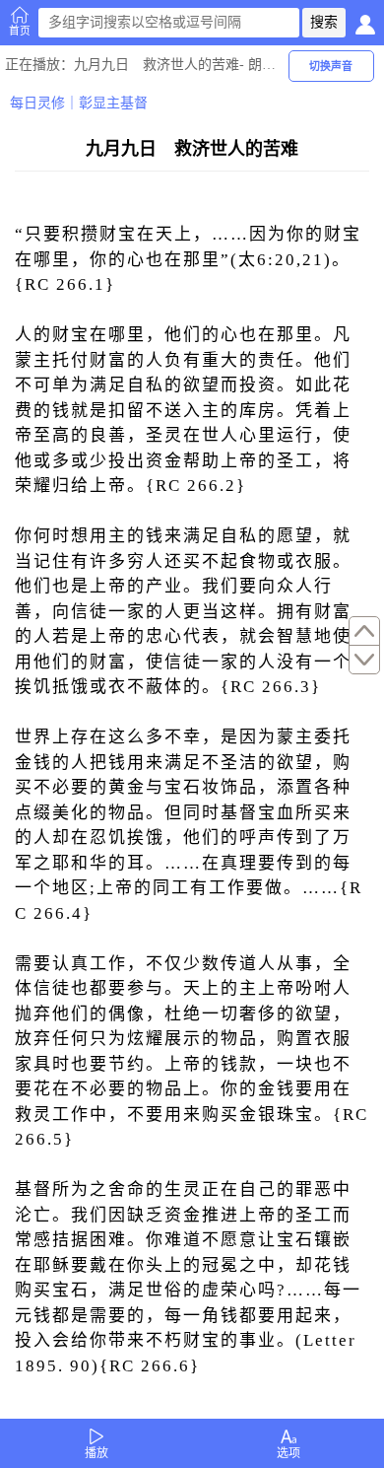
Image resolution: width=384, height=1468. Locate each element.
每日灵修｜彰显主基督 (79, 103)
